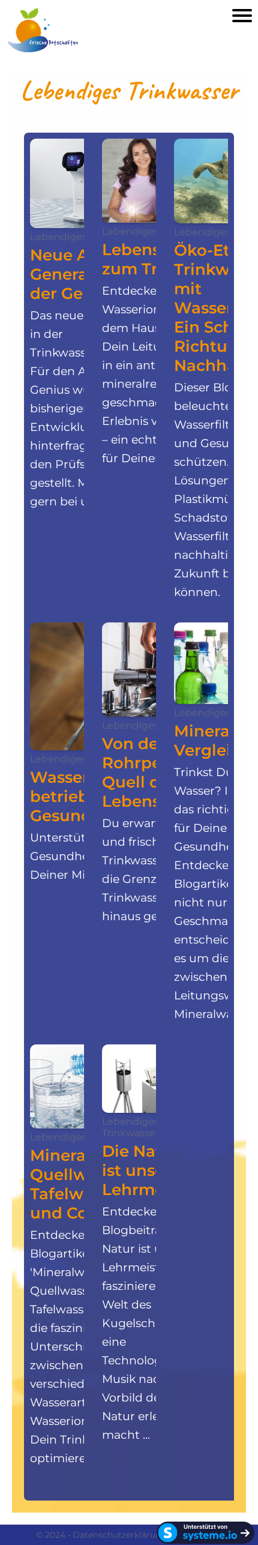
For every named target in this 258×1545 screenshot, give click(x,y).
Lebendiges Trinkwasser (130, 1127)
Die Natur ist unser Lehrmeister (151, 1170)
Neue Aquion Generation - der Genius (83, 274)
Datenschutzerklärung (120, 1534)
